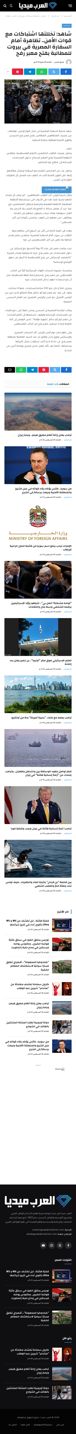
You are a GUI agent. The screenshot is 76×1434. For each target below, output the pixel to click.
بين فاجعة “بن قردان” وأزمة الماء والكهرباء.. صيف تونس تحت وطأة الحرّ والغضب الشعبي (39, 884)
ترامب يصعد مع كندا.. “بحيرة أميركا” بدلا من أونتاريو (41, 717)
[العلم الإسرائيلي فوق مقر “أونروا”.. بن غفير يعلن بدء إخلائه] (38, 637)
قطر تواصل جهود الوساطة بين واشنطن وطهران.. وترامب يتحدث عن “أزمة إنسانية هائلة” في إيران (38, 773)
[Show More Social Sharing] (7, 71)
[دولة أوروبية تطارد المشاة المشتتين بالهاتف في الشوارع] (62, 1027)
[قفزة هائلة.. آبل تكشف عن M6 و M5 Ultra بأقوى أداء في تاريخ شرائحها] (62, 925)
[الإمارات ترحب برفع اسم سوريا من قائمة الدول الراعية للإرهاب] (38, 522)
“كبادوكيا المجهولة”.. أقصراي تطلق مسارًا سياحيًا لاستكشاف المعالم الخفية (27, 966)
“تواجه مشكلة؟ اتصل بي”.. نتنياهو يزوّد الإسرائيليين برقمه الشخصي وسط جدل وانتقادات (41, 605)
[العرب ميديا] (38, 6)
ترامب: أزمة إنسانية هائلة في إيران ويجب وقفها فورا (41, 828)
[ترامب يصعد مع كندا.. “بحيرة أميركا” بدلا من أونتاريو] (38, 694)
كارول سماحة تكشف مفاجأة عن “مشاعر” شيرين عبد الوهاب (30, 986)
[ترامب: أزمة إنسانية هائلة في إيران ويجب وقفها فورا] (38, 805)
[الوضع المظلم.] (11, 6)
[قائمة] (70, 6)
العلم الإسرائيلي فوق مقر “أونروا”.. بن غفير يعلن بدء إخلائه (41, 662)
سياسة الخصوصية (43, 1425)
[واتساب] (41, 71)
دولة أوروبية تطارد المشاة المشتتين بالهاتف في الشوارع (27, 1024)
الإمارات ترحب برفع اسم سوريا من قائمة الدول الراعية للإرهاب (41, 548)
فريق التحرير (59, 62)
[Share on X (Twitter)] (53, 71)
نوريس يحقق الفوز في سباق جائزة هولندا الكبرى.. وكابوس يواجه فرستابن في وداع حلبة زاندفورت (29, 943)
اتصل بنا (13, 1425)
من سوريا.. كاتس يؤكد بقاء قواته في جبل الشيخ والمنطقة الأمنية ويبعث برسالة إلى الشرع (43, 490)
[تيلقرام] (29, 71)
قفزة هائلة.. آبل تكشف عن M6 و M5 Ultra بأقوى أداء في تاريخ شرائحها (27, 922)
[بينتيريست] (17, 71)
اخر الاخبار (66, 26)
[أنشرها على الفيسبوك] (66, 71)
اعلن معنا (25, 1425)
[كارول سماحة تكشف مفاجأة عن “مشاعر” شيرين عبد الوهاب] (62, 989)
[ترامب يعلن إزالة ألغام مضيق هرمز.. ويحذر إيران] (38, 412)
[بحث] (5, 6)
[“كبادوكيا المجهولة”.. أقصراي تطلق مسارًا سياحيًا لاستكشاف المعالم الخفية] (62, 966)
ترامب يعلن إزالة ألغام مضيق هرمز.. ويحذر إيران (45, 435)
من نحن (60, 1425)
